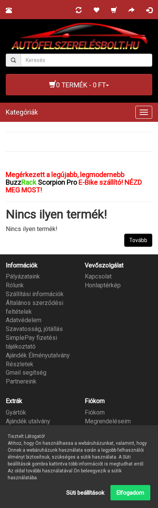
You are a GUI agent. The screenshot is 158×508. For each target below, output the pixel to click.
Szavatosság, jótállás (34, 329)
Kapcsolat (98, 276)
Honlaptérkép (103, 285)
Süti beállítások (85, 492)
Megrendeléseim (108, 421)
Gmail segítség (26, 372)
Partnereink (21, 381)
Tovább (138, 240)
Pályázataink (23, 276)
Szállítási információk (35, 294)
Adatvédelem (23, 320)
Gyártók (16, 412)
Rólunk (15, 285)
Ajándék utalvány (28, 421)
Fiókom (95, 412)
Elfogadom (130, 492)
